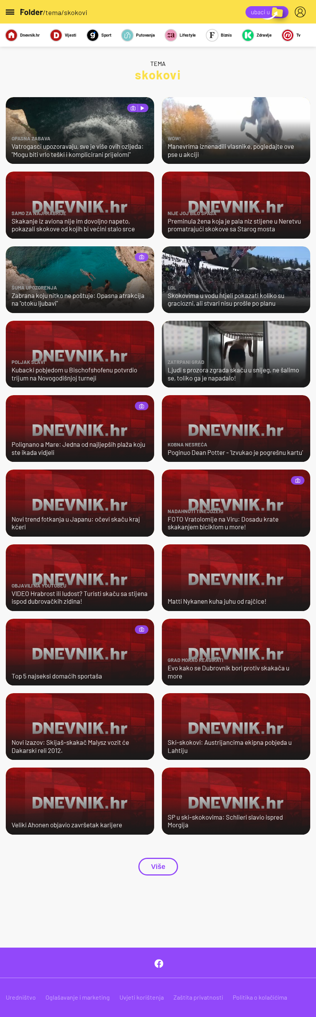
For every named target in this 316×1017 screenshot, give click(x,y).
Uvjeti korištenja (141, 997)
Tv (298, 34)
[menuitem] (301, 11)
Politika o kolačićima (260, 997)
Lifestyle (188, 34)
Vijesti (70, 34)
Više (158, 867)
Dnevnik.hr (30, 34)
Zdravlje (264, 34)
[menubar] (301, 12)
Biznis (226, 34)
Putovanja (145, 34)
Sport (106, 34)
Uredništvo (21, 997)
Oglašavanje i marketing (77, 997)
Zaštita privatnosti (198, 997)
